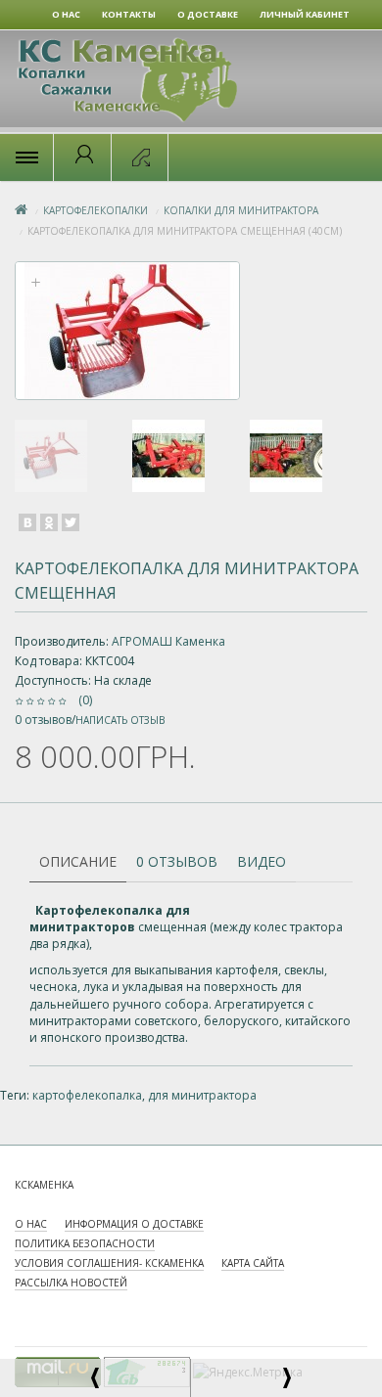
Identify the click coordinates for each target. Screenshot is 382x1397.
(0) (85, 700)
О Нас (66, 14)
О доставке (207, 14)
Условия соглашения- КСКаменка (109, 1263)
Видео (261, 861)
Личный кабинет (305, 14)
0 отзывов (43, 719)
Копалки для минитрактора (241, 210)
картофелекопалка (87, 1095)
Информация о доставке (134, 1224)
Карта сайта (252, 1263)
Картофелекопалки (95, 210)
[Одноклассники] (49, 522)
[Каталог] (26, 157)
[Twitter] (70, 522)
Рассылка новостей (71, 1282)
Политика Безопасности (85, 1243)
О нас (31, 1224)
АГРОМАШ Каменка (168, 641)
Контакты (129, 14)
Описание (78, 861)
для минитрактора (202, 1095)
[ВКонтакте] (27, 522)
